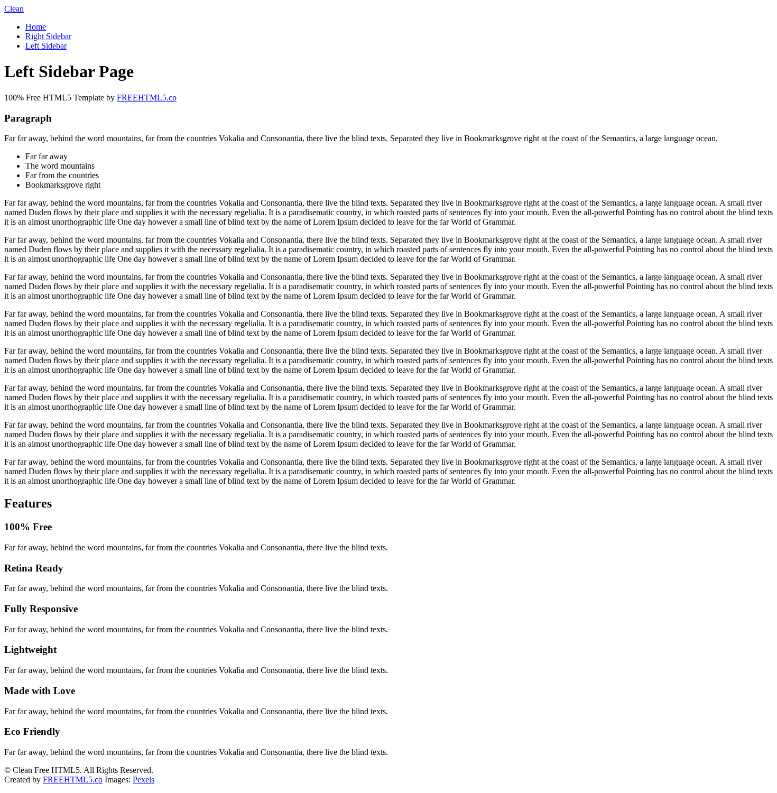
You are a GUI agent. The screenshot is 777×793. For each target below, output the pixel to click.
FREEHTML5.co (147, 97)
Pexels (143, 779)
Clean (14, 8)
